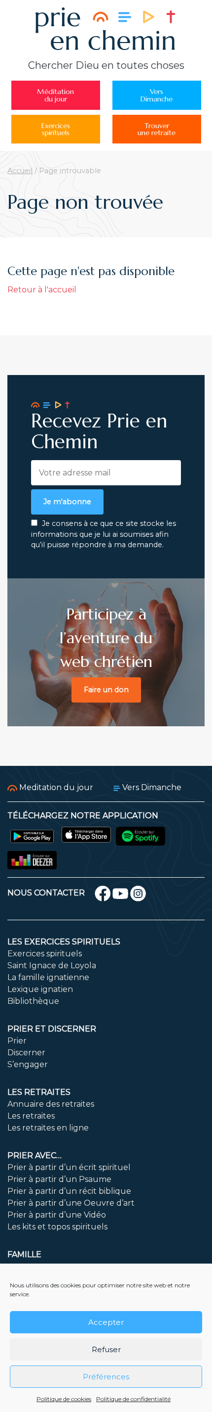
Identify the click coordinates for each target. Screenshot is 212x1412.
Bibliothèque (33, 1001)
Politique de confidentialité (133, 1399)
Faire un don (106, 689)
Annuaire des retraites (50, 1104)
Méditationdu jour (55, 95)
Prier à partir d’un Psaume (59, 1179)
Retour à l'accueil (41, 289)
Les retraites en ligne (48, 1127)
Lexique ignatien (40, 989)
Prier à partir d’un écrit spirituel (69, 1167)
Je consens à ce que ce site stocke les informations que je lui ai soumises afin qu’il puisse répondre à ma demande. (103, 534)
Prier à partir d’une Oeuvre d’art (71, 1203)
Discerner (26, 1052)
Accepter (106, 1322)
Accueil (20, 170)
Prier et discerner (51, 1029)
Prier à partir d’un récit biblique (69, 1191)
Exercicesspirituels (55, 129)
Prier (17, 1040)
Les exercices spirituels (63, 941)
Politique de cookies (63, 1399)
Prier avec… (34, 1155)
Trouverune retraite (157, 129)
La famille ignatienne (48, 977)
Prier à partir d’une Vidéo (56, 1215)
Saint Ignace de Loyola (51, 965)
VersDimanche (157, 95)
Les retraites (39, 1092)
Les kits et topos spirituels (57, 1226)
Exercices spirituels (44, 953)
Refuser (106, 1349)
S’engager (27, 1064)
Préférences (106, 1376)
